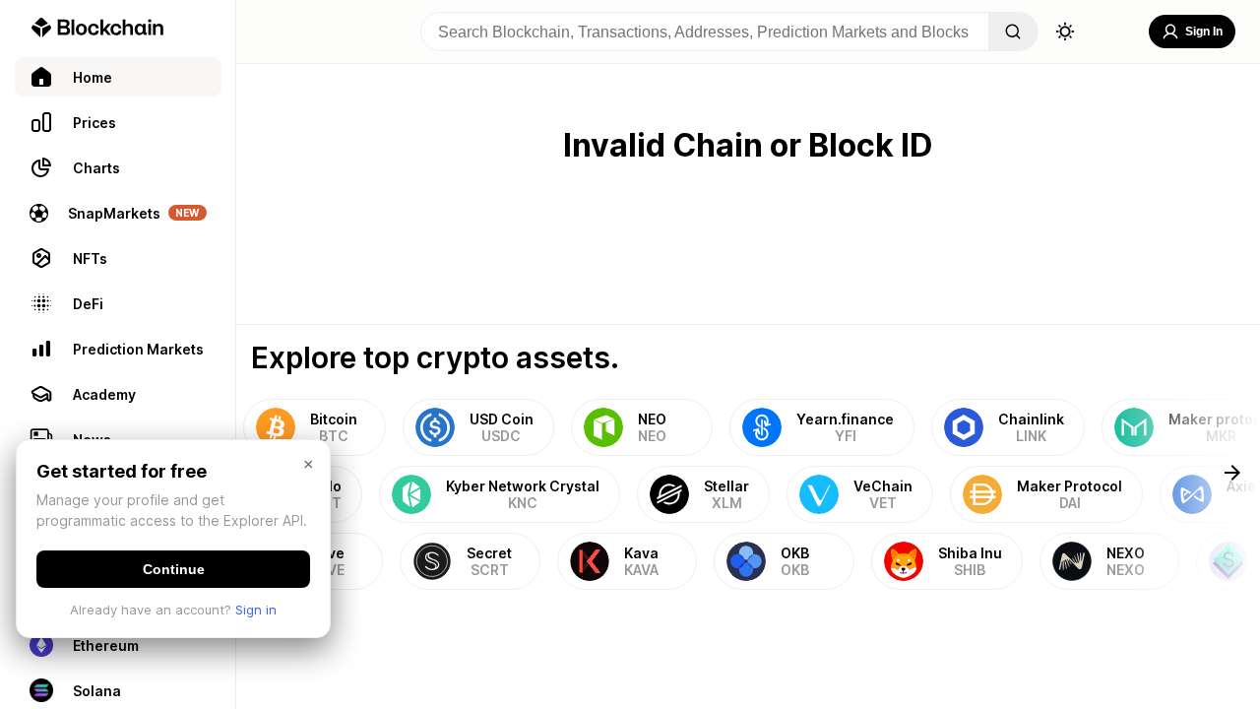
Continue (174, 569)
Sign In (1204, 31)
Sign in (256, 609)
